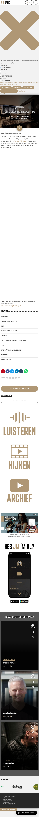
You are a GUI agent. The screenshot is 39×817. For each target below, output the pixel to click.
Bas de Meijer (8, 763)
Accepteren (6, 87)
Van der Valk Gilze (20, 141)
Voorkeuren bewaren (9, 91)
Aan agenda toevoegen (21, 389)
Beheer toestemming (8, 809)
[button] (19, 58)
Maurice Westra (9, 713)
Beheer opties (4, 82)
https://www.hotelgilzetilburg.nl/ (11, 306)
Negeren (17, 87)
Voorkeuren (28, 87)
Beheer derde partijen (15, 82)
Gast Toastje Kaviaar (9, 659)
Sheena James (9, 663)
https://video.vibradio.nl (11, 350)
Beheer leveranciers (29, 82)
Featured (19, 108)
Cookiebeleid (4, 94)
